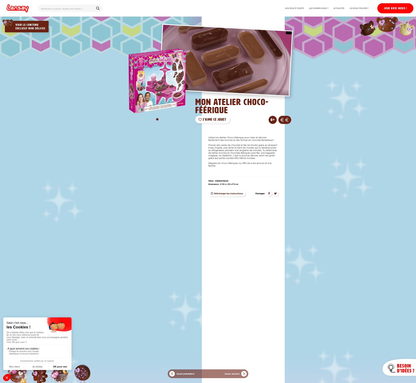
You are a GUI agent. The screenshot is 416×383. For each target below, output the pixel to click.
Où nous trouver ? (359, 8)
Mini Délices (36, 28)
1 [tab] (157, 119)
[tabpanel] (157, 80)
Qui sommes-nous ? (318, 8)
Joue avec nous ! (395, 8)
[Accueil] (17, 8)
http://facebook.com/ (269, 193)
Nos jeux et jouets (294, 8)
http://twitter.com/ (275, 193)
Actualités (338, 8)
